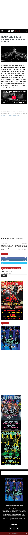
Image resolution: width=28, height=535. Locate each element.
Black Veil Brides (8, 238)
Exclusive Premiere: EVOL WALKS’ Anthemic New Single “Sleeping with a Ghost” (7, 247)
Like (25, 257)
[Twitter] (17, 528)
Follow (24, 260)
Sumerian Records (19, 238)
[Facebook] (10, 528)
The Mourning (4, 239)
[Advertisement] (14, 15)
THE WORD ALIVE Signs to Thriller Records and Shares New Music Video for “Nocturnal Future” (20, 247)
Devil (13, 238)
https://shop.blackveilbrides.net (10, 115)
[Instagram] (14, 528)
